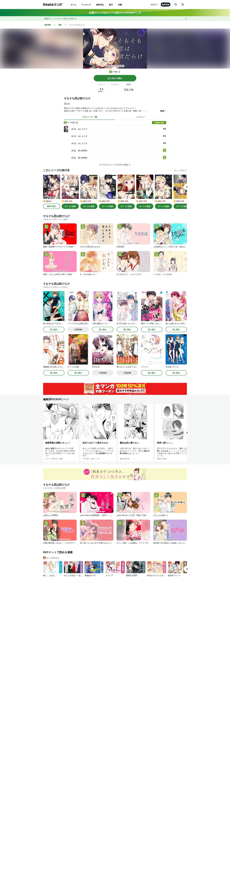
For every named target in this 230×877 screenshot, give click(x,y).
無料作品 (100, 4)
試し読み (54, 329)
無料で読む (51, 206)
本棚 (120, 4)
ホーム (73, 4)
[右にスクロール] (187, 187)
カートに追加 (70, 206)
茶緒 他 (67, 103)
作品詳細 (78, 329)
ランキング (86, 4)
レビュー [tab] (141, 116)
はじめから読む (115, 78)
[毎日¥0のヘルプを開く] (119, 71)
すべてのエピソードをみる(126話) (113, 164)
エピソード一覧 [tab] (89, 116)
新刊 (111, 4)
